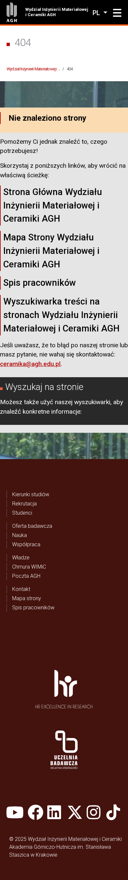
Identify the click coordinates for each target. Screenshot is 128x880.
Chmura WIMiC (29, 567)
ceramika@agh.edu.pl (30, 364)
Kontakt (21, 589)
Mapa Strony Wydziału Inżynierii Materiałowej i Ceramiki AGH (51, 251)
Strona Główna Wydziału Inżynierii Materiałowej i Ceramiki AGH (52, 205)
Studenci (22, 513)
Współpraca (26, 544)
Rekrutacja (24, 504)
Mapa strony (26, 598)
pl (97, 13)
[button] (117, 13)
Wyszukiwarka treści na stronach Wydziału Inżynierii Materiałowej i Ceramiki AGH (61, 315)
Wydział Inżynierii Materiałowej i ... (33, 68)
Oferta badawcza (32, 526)
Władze (21, 557)
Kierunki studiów (30, 494)
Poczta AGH (26, 576)
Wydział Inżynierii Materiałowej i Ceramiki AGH (56, 12)
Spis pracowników (39, 283)
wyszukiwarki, (93, 402)
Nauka (19, 535)
